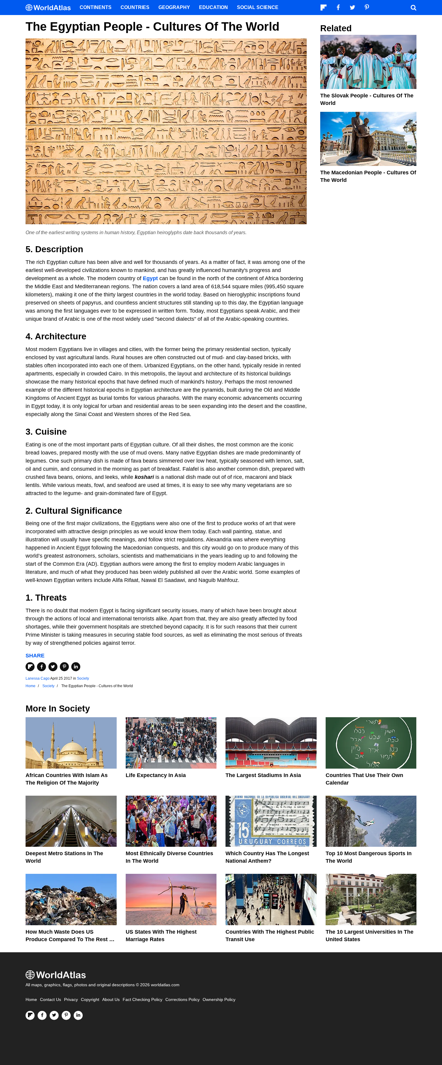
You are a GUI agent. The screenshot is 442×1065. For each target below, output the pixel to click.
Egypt (150, 278)
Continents (96, 7)
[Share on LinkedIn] (75, 666)
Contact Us (50, 999)
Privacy (71, 999)
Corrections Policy (182, 999)
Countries (135, 7)
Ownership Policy (219, 999)
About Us (111, 999)
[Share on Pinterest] (64, 666)
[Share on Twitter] (52, 666)
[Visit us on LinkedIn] (78, 1015)
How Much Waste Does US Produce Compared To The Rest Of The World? (70, 939)
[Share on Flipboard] (30, 666)
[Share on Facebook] (41, 666)
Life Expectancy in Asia (156, 775)
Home (31, 999)
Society (83, 678)
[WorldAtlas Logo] (50, 7)
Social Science (257, 7)
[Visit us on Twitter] (54, 1015)
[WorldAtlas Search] (413, 7)
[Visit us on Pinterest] (66, 1015)
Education (213, 7)
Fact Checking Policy (142, 999)
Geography (174, 7)
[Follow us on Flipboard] (30, 1015)
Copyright (90, 999)
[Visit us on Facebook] (42, 1015)
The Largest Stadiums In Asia (263, 775)
